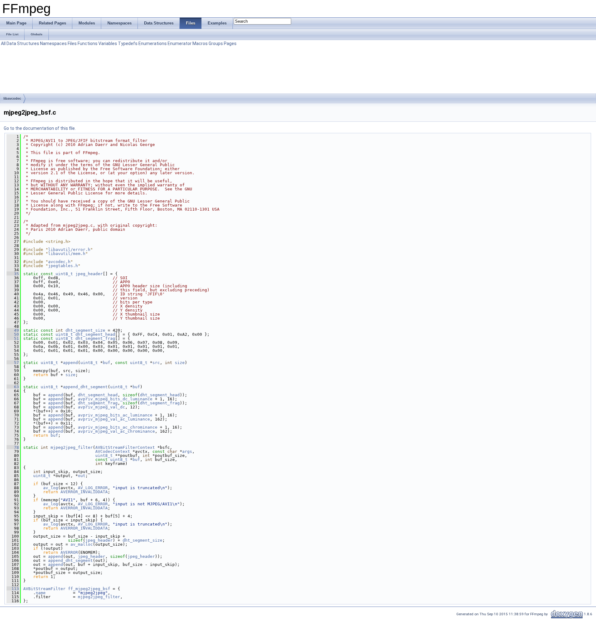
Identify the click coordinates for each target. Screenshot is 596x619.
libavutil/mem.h (66, 253)
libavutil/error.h (69, 249)
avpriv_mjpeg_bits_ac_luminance (115, 415)
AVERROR (69, 552)
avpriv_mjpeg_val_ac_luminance (114, 419)
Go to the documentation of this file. (40, 128)
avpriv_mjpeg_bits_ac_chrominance (117, 427)
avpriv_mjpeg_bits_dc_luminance (115, 399)
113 (13, 588)
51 (13, 338)
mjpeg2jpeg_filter (72, 447)
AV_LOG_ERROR (93, 487)
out (81, 475)
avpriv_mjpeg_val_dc (101, 407)
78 (13, 447)
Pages (230, 43)
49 (13, 330)
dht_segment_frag (95, 338)
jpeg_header (89, 273)
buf (106, 362)
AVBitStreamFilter (44, 588)
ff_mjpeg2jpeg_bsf (89, 588)
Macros (200, 43)
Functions (87, 43)
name (41, 592)
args (187, 451)
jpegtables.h (63, 265)
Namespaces (53, 43)
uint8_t (64, 273)
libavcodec (12, 98)
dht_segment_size (85, 330)
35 (13, 273)
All (3, 43)
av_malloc (81, 544)
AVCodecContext (112, 451)
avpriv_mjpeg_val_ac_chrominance (116, 431)
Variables (107, 43)
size (180, 362)
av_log (50, 487)
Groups (216, 43)
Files (72, 43)
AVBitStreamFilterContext (125, 447)
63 (13, 387)
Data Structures (23, 43)
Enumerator (180, 43)
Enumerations (152, 43)
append (70, 362)
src (156, 362)
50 (13, 334)
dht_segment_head (95, 334)
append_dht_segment (85, 387)
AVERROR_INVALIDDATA (84, 491)
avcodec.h (59, 261)
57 (13, 362)
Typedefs (128, 43)
